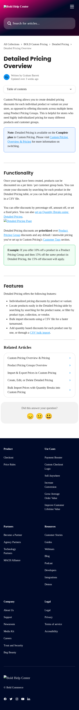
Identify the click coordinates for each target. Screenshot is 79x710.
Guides (48, 542)
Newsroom (9, 624)
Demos (48, 584)
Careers (7, 638)
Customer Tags (51, 239)
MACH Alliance (12, 560)
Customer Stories (53, 535)
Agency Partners (12, 542)
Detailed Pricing (60, 44)
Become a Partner (13, 535)
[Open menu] (72, 6)
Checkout (8, 457)
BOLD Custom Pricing (36, 44)
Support (8, 617)
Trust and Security (13, 645)
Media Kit (9, 631)
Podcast (49, 563)
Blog (47, 556)
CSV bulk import (40, 332)
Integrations (51, 577)
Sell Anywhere (52, 475)
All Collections (11, 44)
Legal (48, 610)
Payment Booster (53, 457)
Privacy (49, 617)
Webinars (49, 549)
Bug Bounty (10, 652)
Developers (50, 570)
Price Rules (9, 464)
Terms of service (53, 624)
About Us (9, 610)
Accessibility (51, 631)
